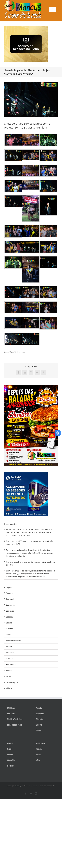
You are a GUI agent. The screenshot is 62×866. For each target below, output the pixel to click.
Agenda (9, 593)
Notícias (9, 658)
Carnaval (10, 599)
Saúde (8, 676)
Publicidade (11, 664)
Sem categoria (12, 682)
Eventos (22, 352)
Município (10, 652)
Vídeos (9, 688)
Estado (9, 622)
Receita (9, 670)
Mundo (9, 646)
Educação (10, 611)
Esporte (9, 616)
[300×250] (26, 26)
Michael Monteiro (13, 640)
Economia (10, 605)
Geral (8, 634)
